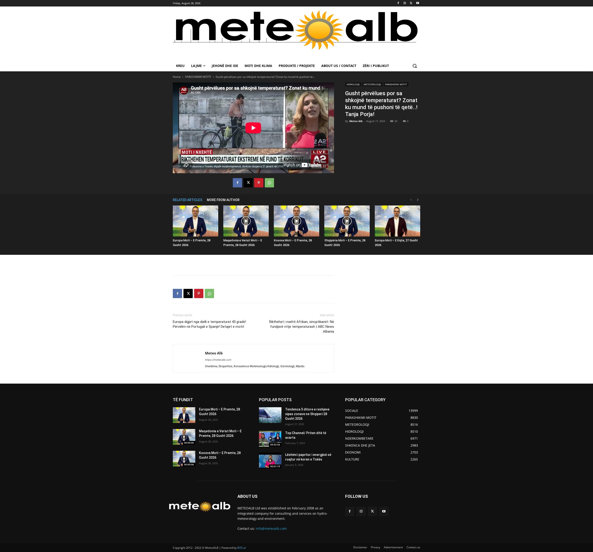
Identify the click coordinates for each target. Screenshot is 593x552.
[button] (414, 65)
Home (177, 77)
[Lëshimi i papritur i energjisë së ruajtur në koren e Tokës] (270, 460)
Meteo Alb (356, 121)
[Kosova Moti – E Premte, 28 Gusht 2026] (296, 221)
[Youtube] (417, 3)
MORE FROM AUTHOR (223, 200)
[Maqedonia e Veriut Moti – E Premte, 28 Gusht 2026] (246, 221)
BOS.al (241, 548)
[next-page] (418, 200)
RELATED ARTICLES (187, 200)
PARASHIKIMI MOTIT (198, 77)
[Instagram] (404, 3)
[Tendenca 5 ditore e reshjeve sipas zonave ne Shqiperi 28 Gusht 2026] (270, 415)
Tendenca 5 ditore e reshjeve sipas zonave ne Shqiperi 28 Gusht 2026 (307, 413)
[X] (411, 3)
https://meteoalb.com (218, 359)
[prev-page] (411, 200)
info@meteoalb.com (271, 528)
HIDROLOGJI (353, 84)
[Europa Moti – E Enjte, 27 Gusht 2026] (397, 221)
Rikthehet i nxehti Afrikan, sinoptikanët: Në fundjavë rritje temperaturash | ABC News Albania (301, 327)
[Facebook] (398, 3)
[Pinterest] (258, 182)
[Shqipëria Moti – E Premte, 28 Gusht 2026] (347, 221)
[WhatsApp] (269, 182)
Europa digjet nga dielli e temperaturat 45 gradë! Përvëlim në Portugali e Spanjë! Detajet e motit (209, 324)
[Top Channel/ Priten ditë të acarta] (270, 439)
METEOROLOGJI (372, 84)
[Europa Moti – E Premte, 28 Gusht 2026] (195, 221)
